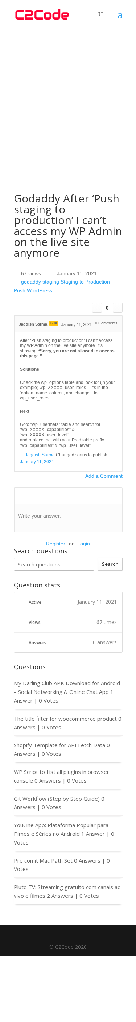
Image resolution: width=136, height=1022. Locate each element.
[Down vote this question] (118, 308)
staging (50, 282)
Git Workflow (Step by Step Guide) (57, 798)
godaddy (31, 282)
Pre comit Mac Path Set (43, 860)
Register (55, 543)
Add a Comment (104, 476)
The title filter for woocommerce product (65, 718)
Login (83, 543)
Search (110, 564)
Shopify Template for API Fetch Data (59, 745)
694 (53, 323)
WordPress (39, 290)
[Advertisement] (68, 100)
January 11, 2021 (37, 461)
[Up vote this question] (97, 308)
